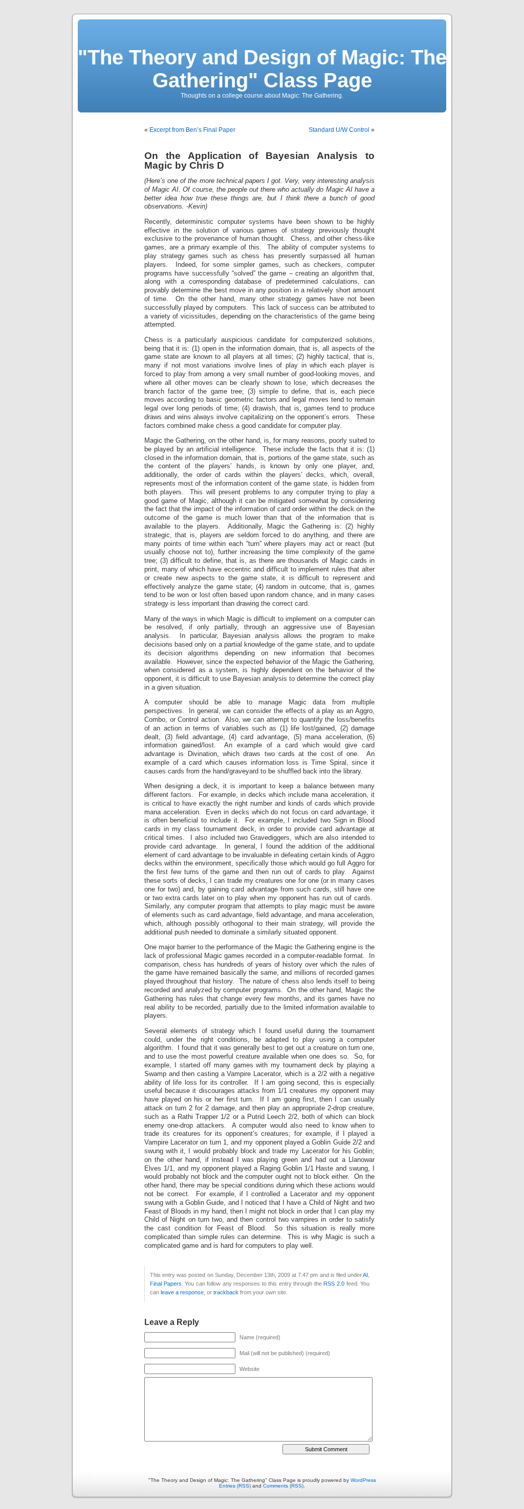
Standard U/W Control (339, 129)
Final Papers (166, 1284)
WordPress (363, 1480)
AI (365, 1275)
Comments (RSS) (283, 1486)
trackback (225, 1292)
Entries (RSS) (235, 1486)
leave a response (182, 1292)
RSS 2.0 (333, 1284)
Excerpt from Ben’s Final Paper (192, 129)
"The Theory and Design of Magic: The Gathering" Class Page (262, 69)
